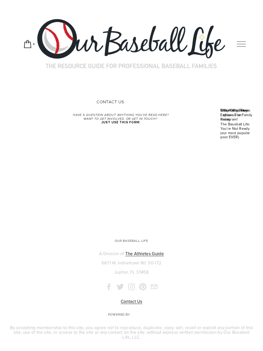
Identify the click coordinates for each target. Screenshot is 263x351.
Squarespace (143, 314)
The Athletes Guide (144, 253)
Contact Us (131, 301)
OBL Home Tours (234, 110)
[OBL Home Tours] (235, 102)
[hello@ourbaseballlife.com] (154, 286)
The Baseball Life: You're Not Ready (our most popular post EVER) (235, 131)
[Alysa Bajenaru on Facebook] (108, 286)
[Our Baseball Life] (131, 286)
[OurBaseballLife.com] (120, 286)
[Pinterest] (142, 286)
